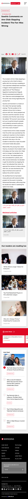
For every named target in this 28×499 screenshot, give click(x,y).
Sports (3, 456)
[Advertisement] (14, 40)
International (5, 447)
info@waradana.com (6, 485)
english (13, 3)
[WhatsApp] (11, 489)
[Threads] (9, 489)
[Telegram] (2, 489)
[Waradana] (8, 441)
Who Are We (5, 477)
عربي (19, 3)
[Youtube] (13, 489)
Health (3, 453)
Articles (17, 453)
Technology (18, 445)
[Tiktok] (6, 489)
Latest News (18, 456)
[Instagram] (20, 489)
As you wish (18, 458)
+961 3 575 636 (17, 485)
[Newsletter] (22, 470)
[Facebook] (7, 54)
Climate (17, 447)
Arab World (5, 445)
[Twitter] (10, 54)
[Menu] (25, 4)
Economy (4, 450)
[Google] (4, 489)
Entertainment (5, 10)
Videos (17, 450)
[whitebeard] (10, 496)
